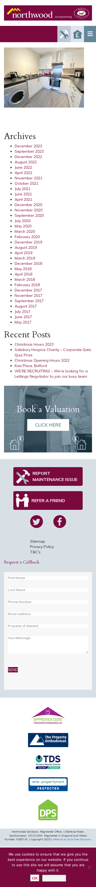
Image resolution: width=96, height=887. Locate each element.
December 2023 (28, 146)
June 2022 (23, 167)
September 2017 (29, 300)
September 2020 (29, 215)
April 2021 (23, 199)
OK (35, 878)
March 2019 (25, 258)
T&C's (35, 552)
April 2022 (23, 172)
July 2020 (22, 220)
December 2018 (28, 263)
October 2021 (26, 183)
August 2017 (26, 306)
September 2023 (29, 151)
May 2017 (23, 322)
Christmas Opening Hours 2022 (42, 360)
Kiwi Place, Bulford (31, 365)
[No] (89, 867)
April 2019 (23, 252)
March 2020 (25, 231)
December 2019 (28, 242)
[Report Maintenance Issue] (64, 34)
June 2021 (23, 194)
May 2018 (23, 268)
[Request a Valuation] (77, 34)
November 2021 (28, 178)
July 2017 (22, 311)
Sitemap (37, 541)
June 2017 (23, 316)
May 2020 (23, 226)
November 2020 (28, 210)
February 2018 (27, 284)
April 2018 (23, 274)
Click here (48, 425)
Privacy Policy (42, 546)
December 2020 (28, 204)
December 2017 (28, 290)
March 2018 (25, 279)
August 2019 (26, 247)
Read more (54, 878)
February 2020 (27, 236)
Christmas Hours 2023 (34, 344)
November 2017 (28, 295)
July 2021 (22, 188)
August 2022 (26, 162)
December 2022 (28, 156)
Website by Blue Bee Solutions (72, 839)
